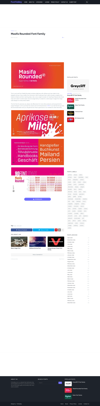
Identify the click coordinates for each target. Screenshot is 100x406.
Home (12, 30)
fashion (80, 189)
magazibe (70, 203)
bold (87, 177)
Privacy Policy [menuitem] (55, 2)
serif (80, 215)
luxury (84, 201)
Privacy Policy (73, 403)
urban (76, 223)
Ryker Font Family (79, 105)
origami (80, 208)
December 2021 (78, 285)
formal (69, 194)
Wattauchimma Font (35, 248)
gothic (69, 196)
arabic (80, 174)
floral (75, 191)
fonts (80, 191)
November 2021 (78, 287)
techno (84, 220)
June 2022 (78, 272)
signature (85, 215)
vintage (69, 225)
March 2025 (78, 250)
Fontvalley (19, 403)
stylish (79, 220)
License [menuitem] (47, 2)
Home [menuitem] (25, 2)
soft (83, 218)
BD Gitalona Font (79, 118)
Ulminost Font (79, 111)
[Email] (59, 229)
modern (70, 206)
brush (69, 179)
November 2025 (78, 240)
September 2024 (78, 259)
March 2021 (78, 298)
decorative (70, 186)
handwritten (78, 198)
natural (82, 206)
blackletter (81, 177)
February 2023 (78, 263)
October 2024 (78, 257)
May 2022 (78, 274)
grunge (79, 196)
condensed (81, 184)
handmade (70, 198)
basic (16, 30)
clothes (69, 184)
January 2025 (78, 255)
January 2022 (78, 283)
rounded (76, 213)
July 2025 (78, 244)
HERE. (48, 105)
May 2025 (78, 248)
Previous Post (15, 259)
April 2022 (78, 276)
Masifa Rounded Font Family (80, 99)
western (82, 225)
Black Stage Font (15, 248)
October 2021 (78, 289)
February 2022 (78, 281)
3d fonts (70, 174)
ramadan (80, 211)
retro (85, 211)
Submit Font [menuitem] (72, 2)
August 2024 (78, 261)
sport (69, 220)
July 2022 (78, 270)
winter (69, 227)
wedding (76, 225)
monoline (76, 206)
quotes (73, 211)
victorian (82, 223)
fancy (75, 189)
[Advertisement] (50, 16)
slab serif (70, 218)
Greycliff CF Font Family (74, 95)
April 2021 (78, 296)
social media (77, 218)
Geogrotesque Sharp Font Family (55, 249)
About (66, 403)
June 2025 (78, 246)
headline (85, 198)
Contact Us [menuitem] (64, 2)
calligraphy (75, 179)
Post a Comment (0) (37, 254)
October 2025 (78, 242)
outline (85, 208)
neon (69, 208)
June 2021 (78, 294)
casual (69, 182)
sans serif (19, 225)
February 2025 (78, 253)
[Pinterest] (56, 229)
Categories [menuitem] (39, 2)
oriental (74, 208)
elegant (82, 186)
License (80, 403)
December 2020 (78, 302)
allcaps (75, 174)
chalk (74, 182)
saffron (82, 213)
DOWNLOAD (38, 199)
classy (84, 182)
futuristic (75, 194)
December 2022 (78, 265)
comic (75, 184)
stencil (74, 220)
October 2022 (78, 268)
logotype (78, 201)
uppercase (70, 223)
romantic (70, 213)
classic (79, 182)
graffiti (74, 196)
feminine (70, 191)
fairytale (70, 189)
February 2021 (78, 300)
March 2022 (78, 279)
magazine (77, 203)
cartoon (82, 179)
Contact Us (86, 403)
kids (69, 201)
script (75, 215)
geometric (81, 194)
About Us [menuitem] (31, 2)
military (83, 203)
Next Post (61, 259)
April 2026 (78, 237)
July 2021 (78, 291)
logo (73, 201)
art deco (70, 177)
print (69, 211)
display (76, 186)
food (84, 191)
